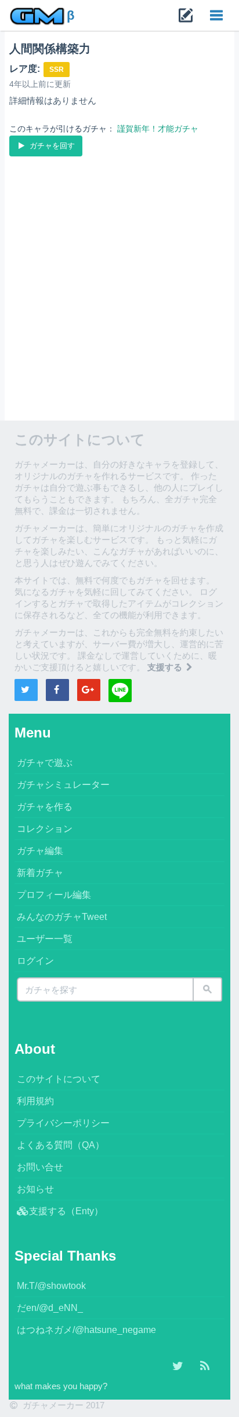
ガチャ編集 (40, 851)
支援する (165, 667)
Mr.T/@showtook (51, 1286)
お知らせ (35, 1189)
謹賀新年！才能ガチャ (157, 128)
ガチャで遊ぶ (45, 763)
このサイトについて (58, 1079)
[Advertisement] (119, 284)
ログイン (35, 961)
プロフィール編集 (54, 895)
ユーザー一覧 (45, 939)
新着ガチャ (40, 873)
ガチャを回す (51, 145)
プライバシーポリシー (63, 1123)
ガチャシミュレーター (63, 785)
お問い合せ (40, 1167)
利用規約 (35, 1101)
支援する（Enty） (66, 1211)
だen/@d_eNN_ (50, 1308)
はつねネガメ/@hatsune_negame (86, 1330)
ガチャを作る (45, 807)
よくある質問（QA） (60, 1145)
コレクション (45, 829)
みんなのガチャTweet (62, 917)
